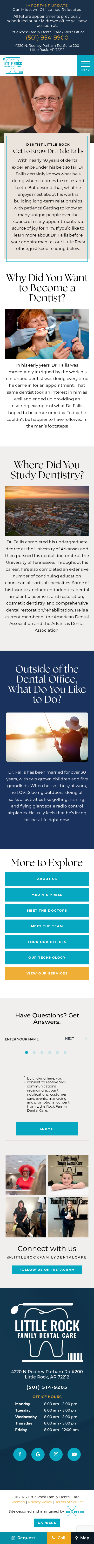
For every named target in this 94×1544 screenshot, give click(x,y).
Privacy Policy (40, 1502)
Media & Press (47, 895)
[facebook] (20, 1454)
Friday (21, 1429)
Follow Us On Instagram (47, 1269)
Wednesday (26, 1416)
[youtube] (74, 1454)
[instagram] (56, 1454)
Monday (22, 1403)
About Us (47, 879)
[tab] (26, 1052)
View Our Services (47, 973)
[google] (38, 1454)
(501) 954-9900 (47, 37)
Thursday (23, 1423)
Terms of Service (69, 1502)
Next (69, 1039)
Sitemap (18, 1502)
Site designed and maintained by (37, 1517)
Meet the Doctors (47, 910)
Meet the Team (47, 926)
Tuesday (23, 1410)
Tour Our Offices (47, 942)
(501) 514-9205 (47, 1387)
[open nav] (85, 65)
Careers (47, 1523)
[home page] (13, 65)
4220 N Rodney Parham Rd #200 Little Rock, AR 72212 (47, 1375)
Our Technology (47, 957)
